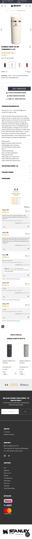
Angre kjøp (6, 486)
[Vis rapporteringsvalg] (28, 227)
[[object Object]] (6, 71)
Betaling (6, 475)
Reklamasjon (7, 481)
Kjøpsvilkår (6, 470)
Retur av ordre (7, 473)
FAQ (5, 468)
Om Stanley (7, 432)
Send (25, 411)
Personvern (7, 483)
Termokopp (12, 10)
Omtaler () (4, 55)
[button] (16, 385)
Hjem (7, 10)
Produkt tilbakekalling (9, 488)
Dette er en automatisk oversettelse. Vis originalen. (12, 220)
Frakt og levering (8, 478)
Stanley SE (18, 278)
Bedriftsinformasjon (9, 434)
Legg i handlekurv (19, 89)
